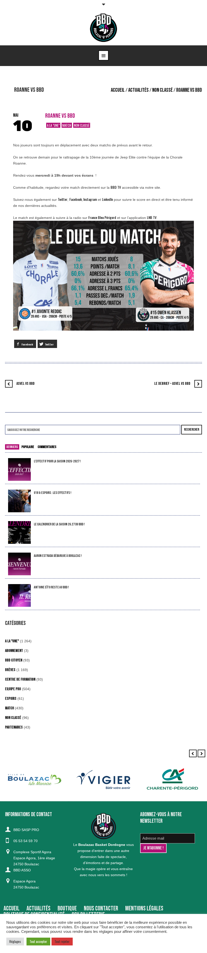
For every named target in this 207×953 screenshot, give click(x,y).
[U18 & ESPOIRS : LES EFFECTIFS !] (19, 501)
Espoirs (10, 698)
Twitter (62, 199)
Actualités (138, 90)
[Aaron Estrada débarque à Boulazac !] (19, 564)
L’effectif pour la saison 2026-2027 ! (57, 461)
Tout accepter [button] (38, 941)
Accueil (118, 90)
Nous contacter (101, 908)
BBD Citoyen (13, 660)
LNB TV (152, 217)
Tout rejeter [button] (62, 941)
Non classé (162, 90)
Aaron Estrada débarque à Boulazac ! (58, 556)
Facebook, (76, 199)
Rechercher (191, 429)
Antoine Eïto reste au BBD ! (51, 587)
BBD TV (116, 187)
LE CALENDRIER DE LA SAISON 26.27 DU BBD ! (59, 524)
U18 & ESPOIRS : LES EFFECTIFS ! (52, 493)
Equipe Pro (13, 689)
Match (66, 125)
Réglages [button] (15, 941)
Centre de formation (20, 679)
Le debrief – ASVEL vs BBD (172, 383)
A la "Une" (53, 125)
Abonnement (14, 650)
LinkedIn (107, 199)
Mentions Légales (144, 908)
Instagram (90, 199)
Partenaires (14, 727)
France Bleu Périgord (102, 217)
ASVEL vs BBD (25, 383)
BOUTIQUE (67, 908)
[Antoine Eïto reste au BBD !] (19, 595)
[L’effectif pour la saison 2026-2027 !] (19, 469)
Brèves (10, 670)
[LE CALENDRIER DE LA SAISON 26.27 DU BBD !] (19, 532)
